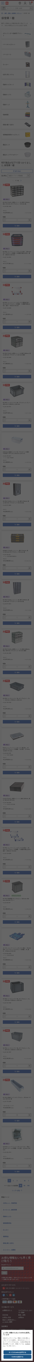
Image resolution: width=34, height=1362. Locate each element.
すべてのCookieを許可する (17, 1352)
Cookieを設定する (17, 1357)
